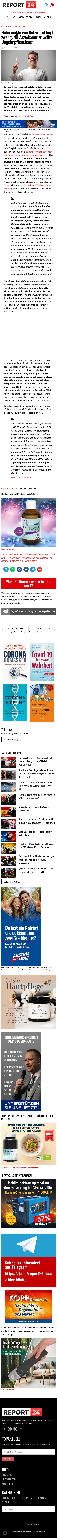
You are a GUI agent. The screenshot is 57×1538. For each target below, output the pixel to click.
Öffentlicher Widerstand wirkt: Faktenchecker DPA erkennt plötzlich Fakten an (36, 845)
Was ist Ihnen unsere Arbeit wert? (28, 583)
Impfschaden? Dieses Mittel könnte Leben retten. (27, 1117)
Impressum (41, 1531)
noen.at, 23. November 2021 (22, 477)
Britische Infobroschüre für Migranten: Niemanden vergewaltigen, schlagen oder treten (37, 821)
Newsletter (40, 13)
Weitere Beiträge (11, 739)
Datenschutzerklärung (21, 1531)
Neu (14, 17)
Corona (20, 17)
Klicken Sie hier (8, 1389)
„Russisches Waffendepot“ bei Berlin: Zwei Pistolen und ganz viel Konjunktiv (36, 870)
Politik (29, 17)
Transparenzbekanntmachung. (42, 134)
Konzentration (8, 488)
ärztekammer (8, 554)
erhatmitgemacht (27, 554)
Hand (18, 1327)
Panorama (38, 17)
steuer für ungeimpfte (24, 561)
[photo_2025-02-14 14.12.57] (21, 1110)
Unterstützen (28, 13)
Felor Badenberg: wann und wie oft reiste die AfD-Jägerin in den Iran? (37, 796)
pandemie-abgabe (30, 558)
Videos (49, 17)
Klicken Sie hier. (8, 549)
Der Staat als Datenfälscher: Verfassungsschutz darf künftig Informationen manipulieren (36, 860)
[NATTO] (28, 1164)
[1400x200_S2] (28, 127)
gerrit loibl (44, 554)
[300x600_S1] (21, 965)
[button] (8, 17)
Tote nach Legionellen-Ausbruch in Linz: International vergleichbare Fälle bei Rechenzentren (36, 761)
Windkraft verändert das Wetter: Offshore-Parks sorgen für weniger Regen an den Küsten (36, 786)
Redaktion (16, 13)
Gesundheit (20, 26)
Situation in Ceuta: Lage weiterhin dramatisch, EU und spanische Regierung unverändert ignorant (36, 774)
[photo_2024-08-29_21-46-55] (28, 1028)
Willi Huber (28, 116)
